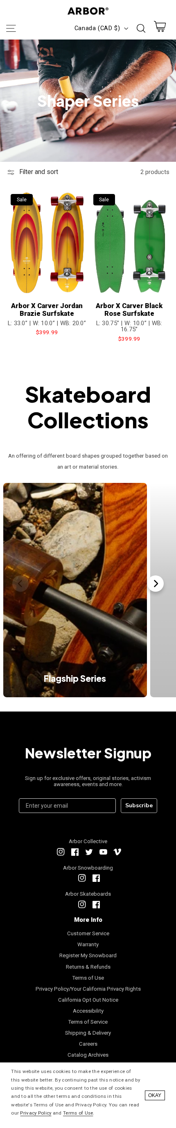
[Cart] (160, 28)
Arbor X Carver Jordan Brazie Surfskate (47, 309)
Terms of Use (88, 978)
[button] (10, 28)
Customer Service (88, 933)
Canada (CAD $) (97, 28)
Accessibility (88, 1011)
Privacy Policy (35, 1113)
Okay (154, 1095)
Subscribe (139, 805)
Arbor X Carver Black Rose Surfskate (129, 309)
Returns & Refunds (88, 967)
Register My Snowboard (88, 955)
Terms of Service (88, 1022)
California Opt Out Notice (88, 1000)
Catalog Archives (88, 1055)
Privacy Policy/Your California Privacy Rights (88, 989)
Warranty (88, 944)
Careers (88, 1044)
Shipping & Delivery (88, 1033)
